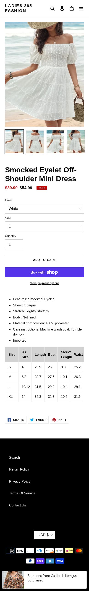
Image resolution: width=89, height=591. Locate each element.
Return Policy (19, 469)
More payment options (44, 283)
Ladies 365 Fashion (18, 8)
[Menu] (81, 8)
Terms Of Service (22, 493)
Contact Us (17, 505)
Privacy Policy (20, 481)
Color (8, 200)
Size (8, 218)
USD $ (43, 535)
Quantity (10, 236)
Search (14, 457)
